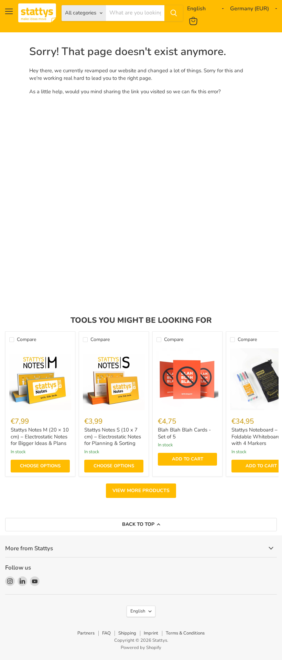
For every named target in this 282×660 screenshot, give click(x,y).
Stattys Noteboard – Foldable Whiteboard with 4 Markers (256, 436)
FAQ (106, 633)
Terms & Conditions (185, 633)
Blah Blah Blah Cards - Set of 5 (184, 433)
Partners (86, 633)
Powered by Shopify (141, 648)
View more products (141, 490)
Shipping (127, 633)
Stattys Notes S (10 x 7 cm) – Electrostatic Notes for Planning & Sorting (112, 436)
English (137, 611)
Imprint (151, 633)
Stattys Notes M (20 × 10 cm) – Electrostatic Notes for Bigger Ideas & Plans (40, 436)
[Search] (173, 13)
